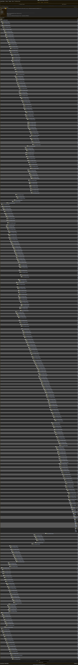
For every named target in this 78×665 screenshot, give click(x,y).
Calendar (42, 2)
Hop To (37, 660)
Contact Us (75, 663)
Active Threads (46, 2)
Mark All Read (6, 663)
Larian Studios (2, 1)
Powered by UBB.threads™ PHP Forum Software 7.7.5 (39, 664)
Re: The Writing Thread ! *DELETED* (17, 655)
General (10, 1)
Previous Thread (22, 4)
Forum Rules (2, 663)
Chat (12, 1)
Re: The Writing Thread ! (5, 7)
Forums (7, 1)
